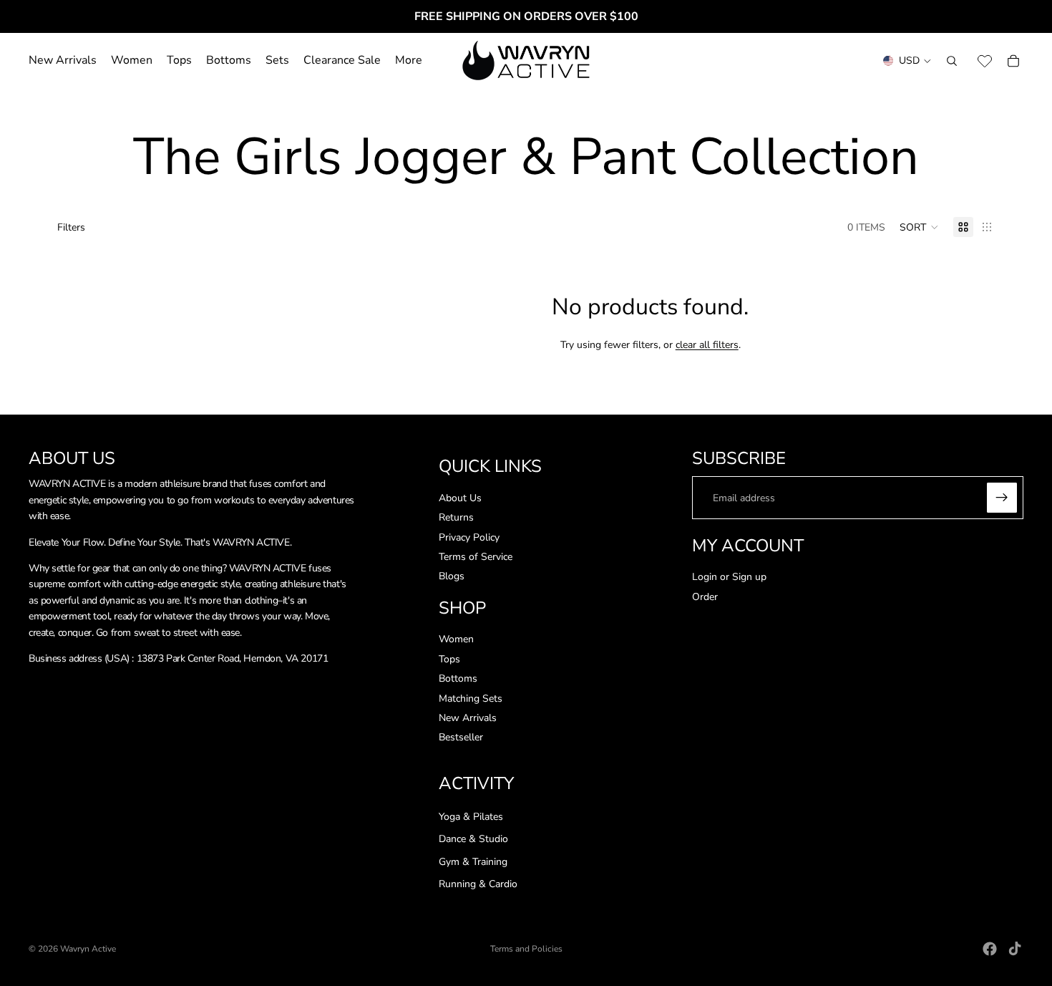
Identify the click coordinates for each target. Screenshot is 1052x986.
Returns (456, 518)
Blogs (451, 577)
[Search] (952, 61)
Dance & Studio (473, 839)
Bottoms (458, 679)
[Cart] (1013, 61)
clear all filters (707, 345)
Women (456, 640)
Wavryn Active (88, 948)
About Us (460, 498)
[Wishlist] (984, 60)
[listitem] (408, 60)
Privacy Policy (469, 537)
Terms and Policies (526, 948)
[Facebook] (989, 948)
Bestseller (461, 738)
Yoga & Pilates (471, 816)
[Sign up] (1002, 498)
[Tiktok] (1014, 948)
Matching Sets (470, 698)
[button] (919, 227)
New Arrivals (468, 718)
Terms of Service (475, 557)
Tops (449, 659)
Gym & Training (473, 862)
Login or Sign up (729, 577)
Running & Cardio (478, 884)
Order (705, 597)
